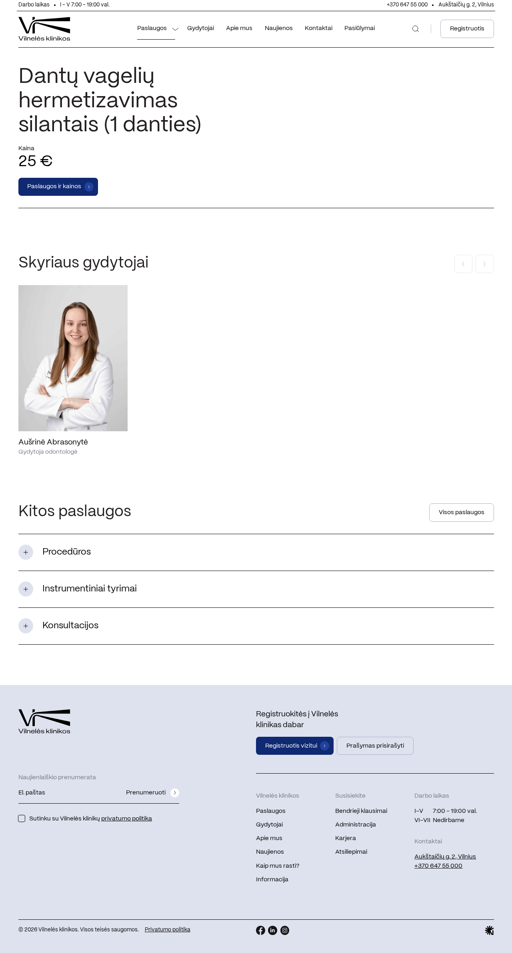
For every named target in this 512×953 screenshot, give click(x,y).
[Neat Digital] (489, 930)
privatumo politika (126, 819)
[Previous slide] (463, 264)
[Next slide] (485, 264)
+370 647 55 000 (407, 5)
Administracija (355, 825)
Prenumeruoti (146, 793)
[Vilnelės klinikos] (44, 29)
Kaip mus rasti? (278, 866)
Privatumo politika (167, 930)
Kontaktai (318, 28)
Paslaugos (152, 28)
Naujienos (279, 28)
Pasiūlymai (359, 28)
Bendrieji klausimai (361, 811)
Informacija (272, 880)
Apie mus (239, 28)
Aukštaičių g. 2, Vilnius (466, 5)
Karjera (345, 838)
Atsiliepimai (351, 852)
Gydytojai (200, 28)
